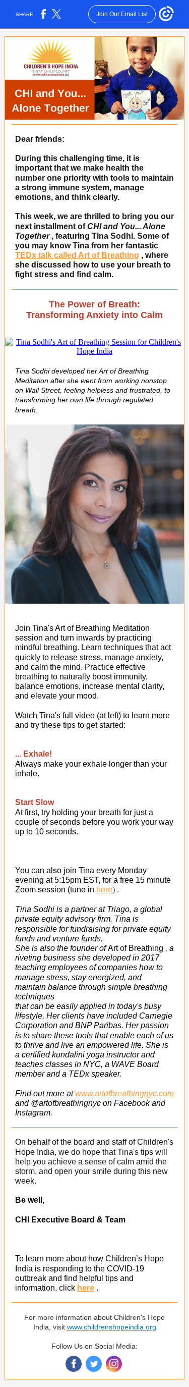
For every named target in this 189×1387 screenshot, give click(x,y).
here (104, 889)
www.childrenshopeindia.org (111, 1327)
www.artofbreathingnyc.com (124, 1093)
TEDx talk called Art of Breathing (77, 255)
